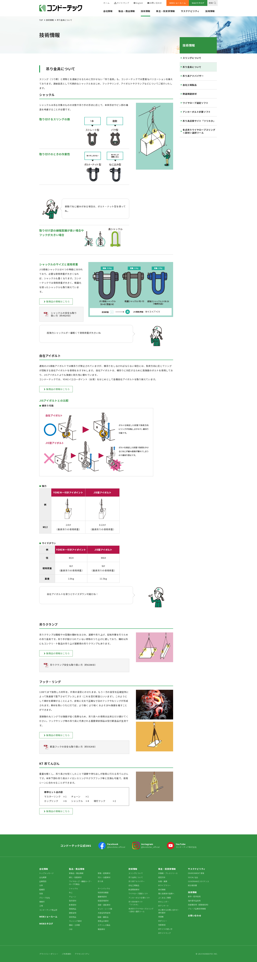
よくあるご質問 (164, 897)
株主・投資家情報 (165, 11)
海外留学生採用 (194, 900)
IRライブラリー (164, 885)
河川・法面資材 (104, 877)
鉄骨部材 (72, 904)
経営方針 (161, 877)
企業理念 (42, 881)
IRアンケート (163, 905)
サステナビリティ (190, 11)
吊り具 (100, 881)
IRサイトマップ (164, 933)
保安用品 (72, 917)
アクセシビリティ (82, 953)
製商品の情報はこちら (58, 301)
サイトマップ (123, 2)
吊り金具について (192, 66)
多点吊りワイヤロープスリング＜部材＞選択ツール (199, 131)
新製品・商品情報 (76, 873)
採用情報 (210, 11)
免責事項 (161, 925)
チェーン (72, 896)
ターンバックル (104, 888)
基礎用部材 (102, 896)
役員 (41, 893)
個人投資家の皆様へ (166, 893)
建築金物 (72, 913)
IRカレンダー (163, 901)
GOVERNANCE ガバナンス (198, 881)
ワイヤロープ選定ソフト (195, 102)
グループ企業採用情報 (197, 908)
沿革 (41, 885)
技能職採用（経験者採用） (198, 904)
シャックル (73, 888)
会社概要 (42, 877)
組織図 (42, 889)
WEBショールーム (177, 2)
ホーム (106, 2)
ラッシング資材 (75, 921)
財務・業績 (162, 881)
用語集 (161, 916)
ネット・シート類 (105, 908)
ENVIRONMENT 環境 (196, 873)
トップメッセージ (46, 873)
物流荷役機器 (103, 892)
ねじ (71, 892)
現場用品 (72, 908)
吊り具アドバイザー (193, 75)
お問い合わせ (156, 2)
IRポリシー (162, 921)
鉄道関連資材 (190, 93)
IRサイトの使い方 (165, 929)
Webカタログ (198, 2)
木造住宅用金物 (104, 913)
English (139, 2)
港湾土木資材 (103, 921)
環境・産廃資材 (104, 873)
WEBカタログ (46, 923)
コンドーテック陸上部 (48, 910)
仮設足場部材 (103, 900)
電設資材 (101, 929)
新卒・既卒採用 (194, 896)
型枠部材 (72, 900)
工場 (41, 905)
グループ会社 (44, 897)
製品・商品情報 (127, 11)
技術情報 (145, 11)
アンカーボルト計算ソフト (197, 111)
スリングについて (192, 57)
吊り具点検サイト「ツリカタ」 (199, 120)
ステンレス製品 (104, 925)
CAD (70, 929)
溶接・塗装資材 (104, 904)
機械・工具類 (74, 925)
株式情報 (161, 889)
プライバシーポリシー (48, 953)
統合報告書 (192, 885)
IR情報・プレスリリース (168, 873)
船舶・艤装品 (103, 917)
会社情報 (108, 11)
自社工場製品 (190, 84)
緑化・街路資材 (75, 877)
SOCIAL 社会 (193, 877)
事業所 (42, 901)
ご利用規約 (66, 953)
